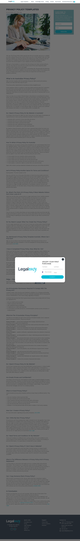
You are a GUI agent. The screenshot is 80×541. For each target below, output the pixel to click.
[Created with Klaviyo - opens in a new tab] (40, 283)
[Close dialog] (63, 259)
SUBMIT (52, 277)
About (32, 1)
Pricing (47, 1)
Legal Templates (24, 1)
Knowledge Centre (39, 1)
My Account (58, 1)
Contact (52, 1)
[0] (73, 2)
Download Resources (67, 1)
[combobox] (42, 272)
